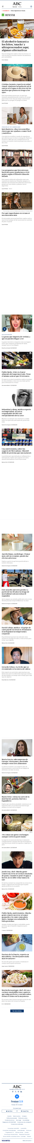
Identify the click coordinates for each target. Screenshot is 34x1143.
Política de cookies (22, 1118)
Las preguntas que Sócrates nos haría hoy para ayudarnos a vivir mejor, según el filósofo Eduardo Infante (15, 173)
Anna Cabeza (5, 59)
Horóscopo (28, 1130)
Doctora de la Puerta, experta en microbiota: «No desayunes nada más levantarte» (15, 956)
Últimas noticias (19, 1132)
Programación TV (10, 1132)
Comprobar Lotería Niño (13, 1128)
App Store (9, 1111)
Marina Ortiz (5, 462)
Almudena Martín (6, 385)
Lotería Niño (23, 1128)
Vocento (9, 1116)
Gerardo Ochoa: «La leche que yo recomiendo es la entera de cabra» (16, 668)
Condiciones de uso (9, 1120)
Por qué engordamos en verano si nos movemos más (16, 214)
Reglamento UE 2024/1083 (9, 1122)
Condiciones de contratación (24, 1122)
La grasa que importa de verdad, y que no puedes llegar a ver (16, 338)
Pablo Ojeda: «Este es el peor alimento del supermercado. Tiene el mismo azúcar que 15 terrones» (16, 374)
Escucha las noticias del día (11, 1134)
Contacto (24, 1116)
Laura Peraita (5, 103)
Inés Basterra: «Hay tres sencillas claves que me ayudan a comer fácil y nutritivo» (16, 131)
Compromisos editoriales (17, 1124)
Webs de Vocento (27, 1140)
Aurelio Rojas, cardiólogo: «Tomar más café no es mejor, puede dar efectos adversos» (16, 556)
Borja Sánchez (5, 679)
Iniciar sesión (31, 6)
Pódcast (29, 1136)
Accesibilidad (26, 1120)
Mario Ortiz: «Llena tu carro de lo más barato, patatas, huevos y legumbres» (15, 799)
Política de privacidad (12, 1118)
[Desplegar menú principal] (3, 6)
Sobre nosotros (16, 1116)
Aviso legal (18, 1120)
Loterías (27, 1132)
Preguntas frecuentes (24, 1134)
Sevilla (19, 6)
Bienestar (10, 15)
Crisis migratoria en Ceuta (18, 10)
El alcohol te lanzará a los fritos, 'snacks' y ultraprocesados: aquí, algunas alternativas (15, 46)
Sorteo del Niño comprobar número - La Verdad (14, 1136)
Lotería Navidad (21, 1130)
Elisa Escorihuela (6, 348)
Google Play (25, 1111)
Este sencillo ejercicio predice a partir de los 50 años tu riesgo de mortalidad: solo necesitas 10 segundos (15, 593)
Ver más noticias (17, 1011)
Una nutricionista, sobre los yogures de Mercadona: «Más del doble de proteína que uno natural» (16, 451)
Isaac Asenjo (5, 966)
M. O (3, 1004)
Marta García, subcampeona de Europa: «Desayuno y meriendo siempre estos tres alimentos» (15, 761)
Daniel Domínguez (6, 424)
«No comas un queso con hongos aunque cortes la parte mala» (15, 836)
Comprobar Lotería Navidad (9, 1130)
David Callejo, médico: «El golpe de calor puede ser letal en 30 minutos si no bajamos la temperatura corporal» (16, 631)
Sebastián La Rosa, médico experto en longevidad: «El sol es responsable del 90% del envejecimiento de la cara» (16, 412)
